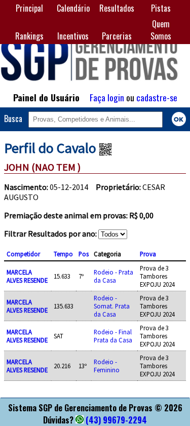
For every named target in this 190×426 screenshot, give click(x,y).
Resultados (116, 8)
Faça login (107, 97)
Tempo (63, 254)
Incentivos (73, 36)
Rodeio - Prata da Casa (113, 276)
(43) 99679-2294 (116, 420)
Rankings (29, 36)
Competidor (23, 254)
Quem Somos (160, 30)
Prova (148, 254)
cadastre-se (156, 97)
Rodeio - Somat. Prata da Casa (112, 306)
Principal (29, 8)
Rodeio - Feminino (107, 366)
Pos (84, 254)
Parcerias (117, 36)
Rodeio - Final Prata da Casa (113, 336)
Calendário (73, 8)
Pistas (161, 8)
